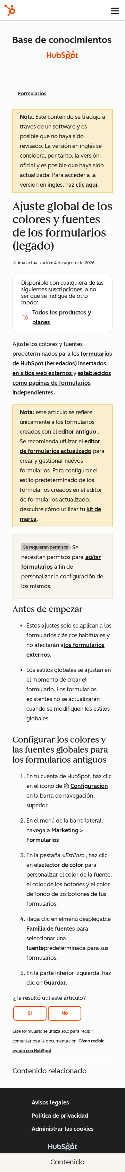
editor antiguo (77, 431)
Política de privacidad (60, 1115)
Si (30, 1013)
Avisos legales (50, 1102)
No (64, 1013)
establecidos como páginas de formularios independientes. (61, 383)
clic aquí (86, 184)
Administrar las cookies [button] (63, 1129)
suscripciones (65, 289)
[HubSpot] (9, 10)
